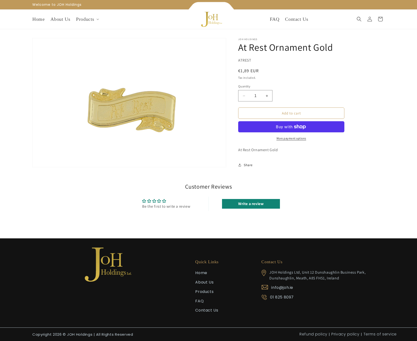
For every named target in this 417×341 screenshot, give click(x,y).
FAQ (199, 301)
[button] (87, 19)
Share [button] (248, 165)
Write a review (251, 203)
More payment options (291, 138)
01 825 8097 (282, 297)
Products (204, 291)
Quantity (244, 86)
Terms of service (380, 334)
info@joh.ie (282, 288)
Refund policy (313, 334)
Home (201, 273)
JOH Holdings (79, 334)
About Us (204, 282)
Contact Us (206, 310)
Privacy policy (345, 334)
